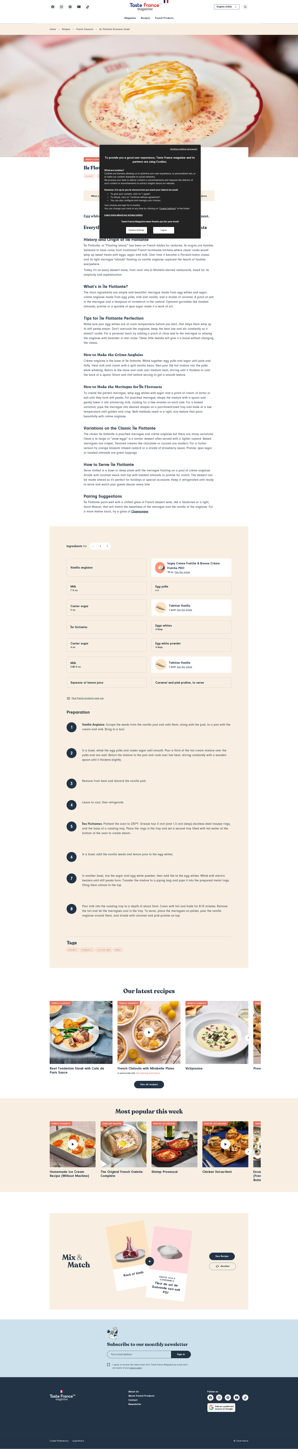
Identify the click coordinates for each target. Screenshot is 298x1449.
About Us (133, 1391)
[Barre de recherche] (245, 7)
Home (53, 29)
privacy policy (136, 1368)
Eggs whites (163, 625)
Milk (73, 586)
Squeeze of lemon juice (86, 682)
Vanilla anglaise (81, 567)
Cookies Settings (136, 230)
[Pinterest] (70, 7)
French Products (164, 18)
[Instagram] (61, 7)
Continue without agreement (183, 149)
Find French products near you (88, 698)
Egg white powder (168, 643)
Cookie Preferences (59, 1441)
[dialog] (150, 191)
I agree (163, 230)
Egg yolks (161, 586)
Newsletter (134, 1404)
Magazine (130, 18)
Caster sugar (79, 606)
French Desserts (84, 29)
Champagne (139, 511)
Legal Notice (78, 1441)
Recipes (145, 18)
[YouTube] (79, 7)
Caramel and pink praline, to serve (179, 682)
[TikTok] (87, 7)
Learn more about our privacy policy (123, 215)
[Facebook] (53, 7)
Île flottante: (79, 627)
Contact (133, 1400)
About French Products (141, 1395)
